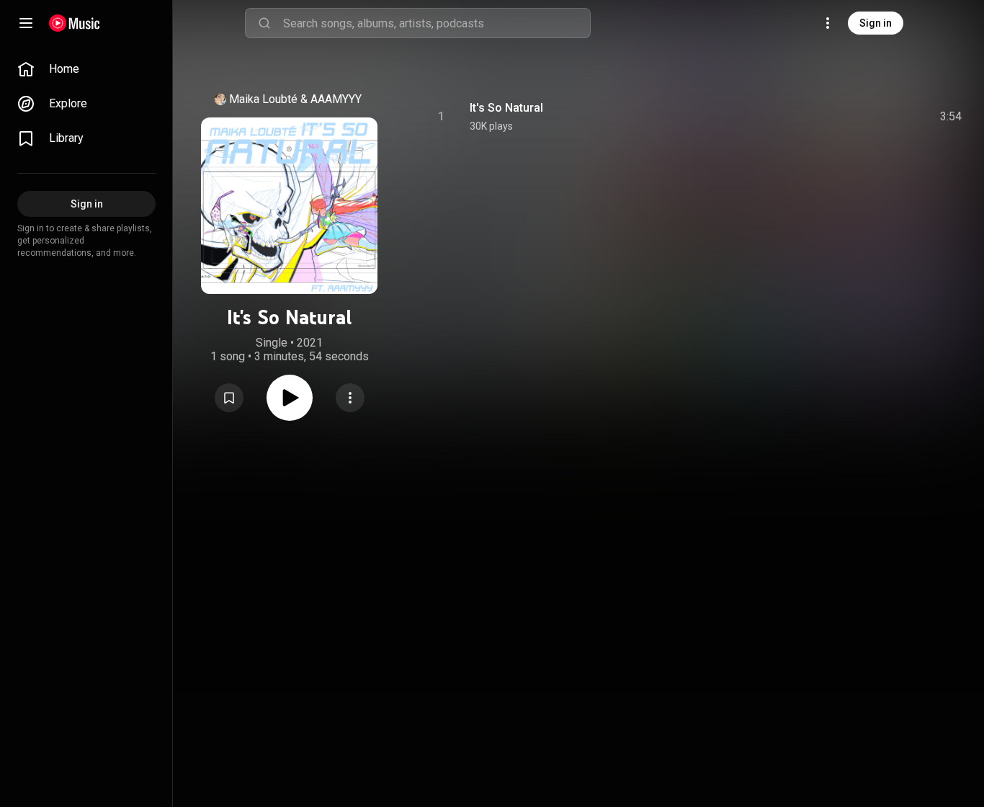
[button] (229, 397)
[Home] (74, 23)
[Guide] (26, 23)
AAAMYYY (336, 99)
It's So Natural (506, 108)
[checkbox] (951, 116)
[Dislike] (869, 117)
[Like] (842, 117)
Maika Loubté (263, 99)
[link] (86, 69)
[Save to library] (229, 397)
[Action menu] (350, 397)
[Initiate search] (264, 23)
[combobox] (436, 23)
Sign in (875, 23)
